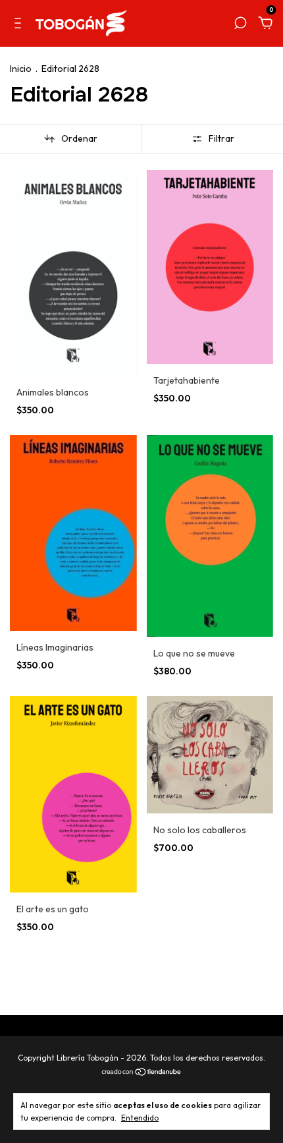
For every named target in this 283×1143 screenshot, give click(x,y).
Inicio (21, 68)
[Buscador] (240, 24)
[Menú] (20, 24)
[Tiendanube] (142, 1072)
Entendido (140, 1118)
